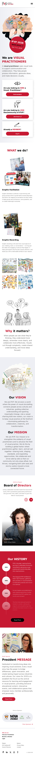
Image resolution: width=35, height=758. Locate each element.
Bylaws (19, 743)
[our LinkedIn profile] (7, 753)
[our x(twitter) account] (10, 753)
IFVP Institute (5, 745)
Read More (8, 699)
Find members (17, 94)
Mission (4, 743)
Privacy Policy (20, 745)
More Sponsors (26, 724)
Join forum (17, 116)
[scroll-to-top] (18, 753)
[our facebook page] (3, 753)
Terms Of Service (6, 747)
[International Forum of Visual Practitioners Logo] (7, 3)
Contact (19, 747)
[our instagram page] (14, 753)
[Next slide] (31, 500)
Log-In (17, 133)
